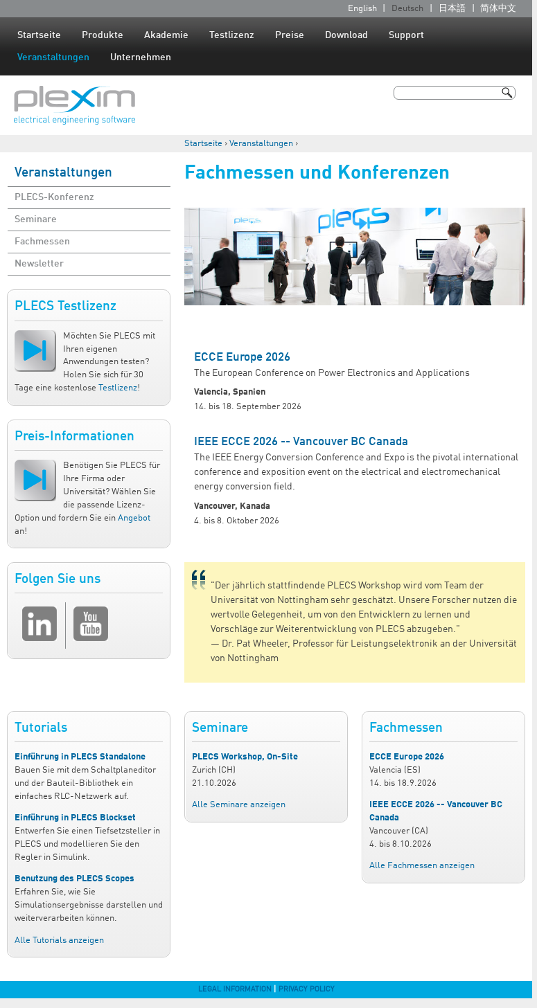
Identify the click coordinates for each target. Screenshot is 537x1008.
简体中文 (498, 8)
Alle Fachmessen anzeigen (422, 865)
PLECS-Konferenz (54, 197)
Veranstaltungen (53, 57)
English (362, 8)
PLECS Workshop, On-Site (245, 757)
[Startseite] (74, 105)
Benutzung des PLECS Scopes (74, 878)
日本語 (452, 8)
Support (406, 35)
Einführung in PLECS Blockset (75, 817)
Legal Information (235, 989)
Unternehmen (140, 57)
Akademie (166, 35)
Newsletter (39, 264)
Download (346, 35)
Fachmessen (42, 241)
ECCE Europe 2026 (242, 357)
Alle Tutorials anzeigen (59, 940)
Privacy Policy (307, 989)
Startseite (39, 35)
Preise (289, 35)
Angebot (134, 518)
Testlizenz (231, 35)
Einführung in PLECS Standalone (80, 757)
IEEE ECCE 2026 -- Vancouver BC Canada (301, 442)
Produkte (102, 35)
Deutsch (407, 8)
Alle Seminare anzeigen (238, 804)
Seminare (36, 219)
